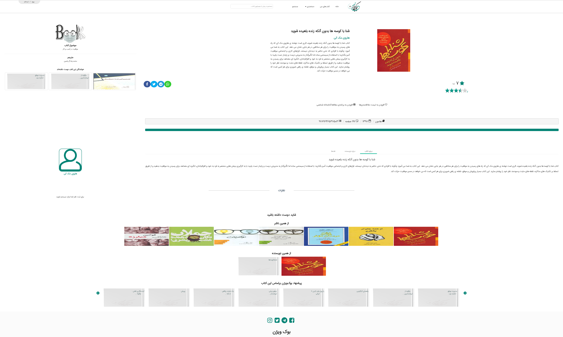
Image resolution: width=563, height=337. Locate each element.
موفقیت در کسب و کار (70, 49)
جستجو (295, 6)
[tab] (368, 151)
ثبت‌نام (26, 1)
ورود (33, 1)
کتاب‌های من (325, 6)
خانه (337, 6)
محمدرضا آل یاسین (70, 61)
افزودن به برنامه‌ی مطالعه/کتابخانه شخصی (335, 105)
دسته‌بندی (310, 6)
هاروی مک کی (342, 37)
